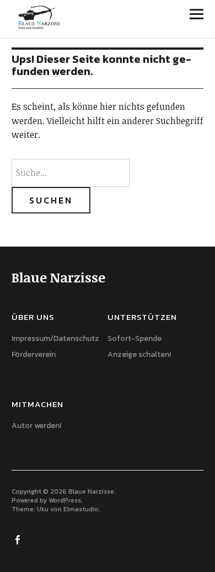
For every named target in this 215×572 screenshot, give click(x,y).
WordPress (65, 500)
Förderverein (34, 354)
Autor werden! (36, 425)
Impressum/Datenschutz (55, 338)
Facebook (18, 539)
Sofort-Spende (135, 338)
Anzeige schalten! (139, 354)
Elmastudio (81, 509)
